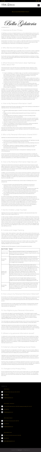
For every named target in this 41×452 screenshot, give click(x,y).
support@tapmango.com (22, 201)
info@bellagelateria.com (8, 397)
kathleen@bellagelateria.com (9, 441)
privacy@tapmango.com (8, 317)
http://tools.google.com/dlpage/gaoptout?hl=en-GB (27, 280)
